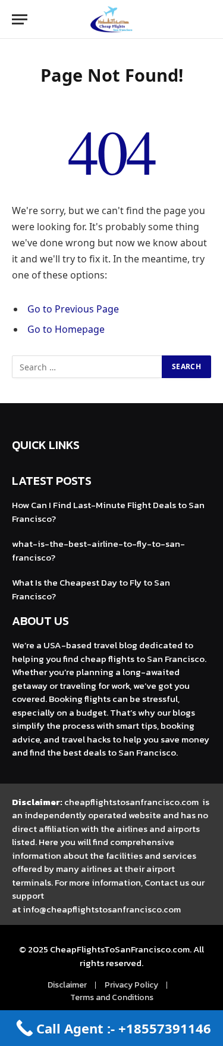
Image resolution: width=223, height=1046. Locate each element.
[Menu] (19, 19)
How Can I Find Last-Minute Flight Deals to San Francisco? (108, 511)
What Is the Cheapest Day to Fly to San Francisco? (91, 589)
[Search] (210, 19)
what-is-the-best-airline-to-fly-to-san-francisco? (98, 550)
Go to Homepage (66, 329)
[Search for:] (87, 366)
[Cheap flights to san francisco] (111, 19)
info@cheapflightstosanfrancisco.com (102, 909)
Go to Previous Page (73, 308)
